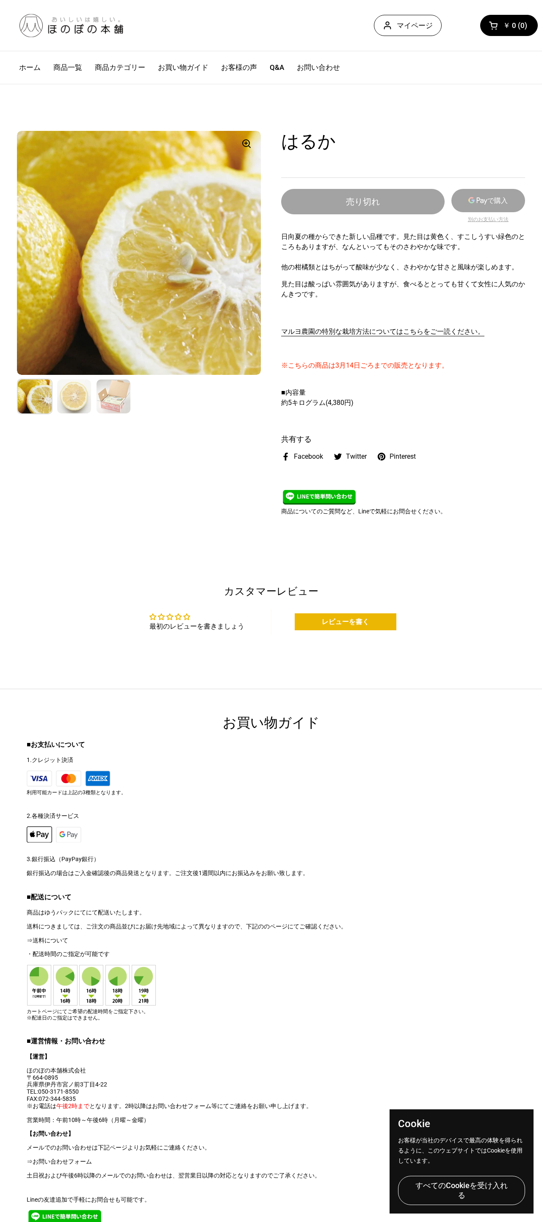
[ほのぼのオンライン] (71, 25)
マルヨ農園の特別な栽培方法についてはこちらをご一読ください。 (382, 331)
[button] (509, 25)
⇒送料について (47, 940)
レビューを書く (345, 622)
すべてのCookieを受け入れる (461, 1190)
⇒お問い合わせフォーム (59, 1161)
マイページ (415, 25)
